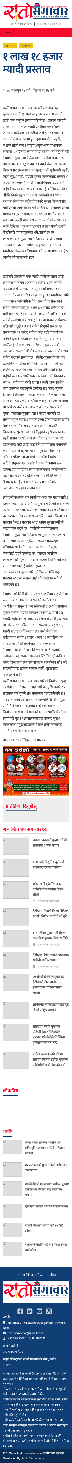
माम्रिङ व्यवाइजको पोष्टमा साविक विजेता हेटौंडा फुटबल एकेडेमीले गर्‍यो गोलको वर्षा (50, 1059)
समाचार (10, 45)
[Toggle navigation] (8, 32)
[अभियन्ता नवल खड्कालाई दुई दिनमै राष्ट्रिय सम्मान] (18, 1010)
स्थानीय (26, 45)
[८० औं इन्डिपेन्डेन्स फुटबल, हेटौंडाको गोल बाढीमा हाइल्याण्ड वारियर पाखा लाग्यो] (18, 985)
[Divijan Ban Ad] (36, 771)
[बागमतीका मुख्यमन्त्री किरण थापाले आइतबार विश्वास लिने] (18, 938)
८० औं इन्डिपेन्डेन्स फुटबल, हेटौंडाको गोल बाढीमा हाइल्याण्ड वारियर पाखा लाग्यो (48, 984)
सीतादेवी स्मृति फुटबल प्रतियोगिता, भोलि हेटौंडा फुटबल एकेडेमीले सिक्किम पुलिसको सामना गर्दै (49, 1034)
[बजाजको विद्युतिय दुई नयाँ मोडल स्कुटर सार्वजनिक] (18, 868)
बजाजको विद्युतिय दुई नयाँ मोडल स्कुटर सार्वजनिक (48, 864)
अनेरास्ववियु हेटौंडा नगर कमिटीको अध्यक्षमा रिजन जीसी (48, 889)
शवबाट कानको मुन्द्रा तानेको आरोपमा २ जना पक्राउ (50, 842)
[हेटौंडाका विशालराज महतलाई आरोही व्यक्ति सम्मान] (18, 960)
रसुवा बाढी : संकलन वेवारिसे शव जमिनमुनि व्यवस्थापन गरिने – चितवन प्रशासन (45, 1148)
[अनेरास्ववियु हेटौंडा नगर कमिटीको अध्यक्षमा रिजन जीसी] (18, 892)
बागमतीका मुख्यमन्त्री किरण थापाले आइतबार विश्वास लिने (50, 935)
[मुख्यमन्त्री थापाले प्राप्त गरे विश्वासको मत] (14, 1211)
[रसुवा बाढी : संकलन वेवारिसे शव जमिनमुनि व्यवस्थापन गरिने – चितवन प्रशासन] (14, 1148)
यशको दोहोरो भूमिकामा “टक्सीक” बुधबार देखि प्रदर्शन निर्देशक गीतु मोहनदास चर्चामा (47, 1189)
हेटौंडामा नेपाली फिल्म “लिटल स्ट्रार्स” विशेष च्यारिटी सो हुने (50, 913)
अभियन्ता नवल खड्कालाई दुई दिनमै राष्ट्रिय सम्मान (51, 1007)
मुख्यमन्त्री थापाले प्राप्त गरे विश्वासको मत (46, 1206)
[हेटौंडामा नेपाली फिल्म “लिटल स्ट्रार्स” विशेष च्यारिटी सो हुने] (18, 916)
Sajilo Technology (33, 1458)
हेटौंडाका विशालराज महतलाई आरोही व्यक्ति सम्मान (51, 957)
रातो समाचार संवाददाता (48, 901)
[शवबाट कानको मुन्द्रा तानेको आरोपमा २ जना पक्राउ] (18, 846)
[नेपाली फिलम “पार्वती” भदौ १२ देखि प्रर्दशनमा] (14, 1230)
